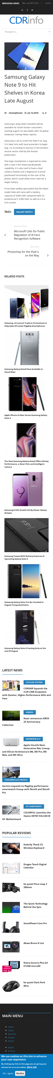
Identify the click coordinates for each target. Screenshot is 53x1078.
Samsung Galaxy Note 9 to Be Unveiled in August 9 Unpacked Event (24, 603)
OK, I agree (8, 1073)
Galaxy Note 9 (24, 211)
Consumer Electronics (16, 780)
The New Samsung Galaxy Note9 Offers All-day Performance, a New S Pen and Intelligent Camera (26, 464)
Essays (11, 1037)
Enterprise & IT (33, 739)
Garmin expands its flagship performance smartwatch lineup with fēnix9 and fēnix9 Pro (25, 789)
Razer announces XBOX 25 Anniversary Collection (25, 721)
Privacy (11, 1051)
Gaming (29, 712)
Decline (20, 1073)
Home (11, 1026)
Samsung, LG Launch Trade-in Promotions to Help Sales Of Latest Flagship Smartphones (25, 324)
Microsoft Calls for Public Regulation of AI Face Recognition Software (29, 234)
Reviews (12, 1034)
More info (32, 1067)
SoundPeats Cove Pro (35, 923)
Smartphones (16, 112)
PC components (34, 806)
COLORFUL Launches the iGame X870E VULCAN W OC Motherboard (26, 816)
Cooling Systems (34, 682)
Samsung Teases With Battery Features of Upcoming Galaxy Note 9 (24, 557)
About (11, 1041)
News (11, 1030)
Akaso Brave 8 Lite (34, 943)
